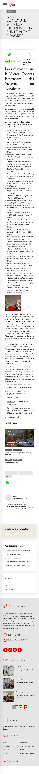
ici (30, 387)
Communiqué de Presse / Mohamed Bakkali (17, 550)
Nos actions (6, 746)
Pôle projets (8, 582)
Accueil (5, 742)
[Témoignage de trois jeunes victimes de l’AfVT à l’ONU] (19, 437)
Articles (10, 431)
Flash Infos (19, 431)
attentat (15, 473)
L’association (23, 742)
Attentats (22, 749)
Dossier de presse (13, 398)
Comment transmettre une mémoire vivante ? (17, 561)
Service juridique (10, 589)
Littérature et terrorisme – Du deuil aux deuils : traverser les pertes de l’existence (18, 566)
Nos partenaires (7, 753)
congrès (22, 473)
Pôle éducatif (8, 585)
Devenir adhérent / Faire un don (27, 754)
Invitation (10, 402)
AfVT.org (8, 473)
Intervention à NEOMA (11, 462)
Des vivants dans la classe (12, 558)
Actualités (6, 749)
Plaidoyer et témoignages (27, 746)
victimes (8, 476)
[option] (19, 54)
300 (26, 707)
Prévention (11, 11)
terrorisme (29, 473)
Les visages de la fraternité (12, 554)
